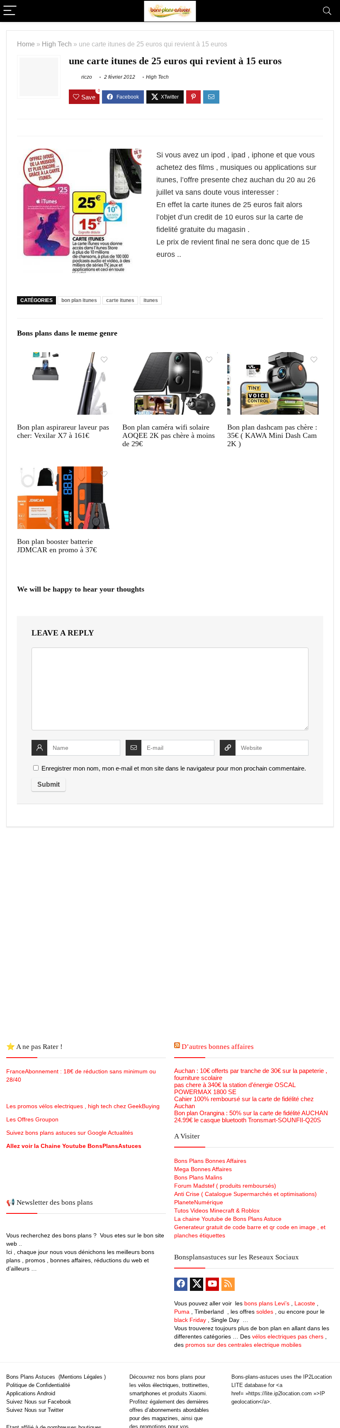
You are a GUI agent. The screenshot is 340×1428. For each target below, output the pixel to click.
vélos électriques (158, 1385)
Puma (181, 1311)
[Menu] (10, 11)
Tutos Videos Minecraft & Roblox (217, 1210)
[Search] (327, 11)
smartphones (144, 1393)
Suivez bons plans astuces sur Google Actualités (69, 1132)
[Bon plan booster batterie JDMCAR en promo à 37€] (65, 472)
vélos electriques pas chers (286, 1336)
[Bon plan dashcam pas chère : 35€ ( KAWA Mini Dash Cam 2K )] (275, 357)
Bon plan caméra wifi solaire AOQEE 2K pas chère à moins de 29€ (168, 435)
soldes (264, 1311)
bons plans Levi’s (266, 1303)
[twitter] (196, 1284)
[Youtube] (212, 1284)
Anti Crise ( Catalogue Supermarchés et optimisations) (245, 1194)
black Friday (190, 1320)
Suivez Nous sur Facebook (38, 1402)
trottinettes (195, 1385)
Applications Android (30, 1393)
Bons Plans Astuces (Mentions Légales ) (56, 1377)
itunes (150, 300)
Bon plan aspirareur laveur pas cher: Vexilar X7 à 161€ (63, 431)
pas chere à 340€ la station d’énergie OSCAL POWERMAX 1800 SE (234, 1088)
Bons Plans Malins (198, 1177)
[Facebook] (180, 1284)
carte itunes (120, 300)
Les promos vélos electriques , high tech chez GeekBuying (83, 1106)
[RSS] (228, 1284)
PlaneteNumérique (198, 1202)
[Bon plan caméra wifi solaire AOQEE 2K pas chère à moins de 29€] (170, 357)
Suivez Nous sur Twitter (34, 1410)
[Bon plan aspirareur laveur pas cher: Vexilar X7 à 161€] (65, 357)
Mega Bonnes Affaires (203, 1169)
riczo (86, 77)
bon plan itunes (79, 300)
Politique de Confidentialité (38, 1385)
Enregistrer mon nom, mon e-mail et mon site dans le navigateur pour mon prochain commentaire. (173, 768)
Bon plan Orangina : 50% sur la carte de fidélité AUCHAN (251, 1112)
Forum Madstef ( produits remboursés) (225, 1185)
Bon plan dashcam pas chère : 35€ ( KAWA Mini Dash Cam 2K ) (272, 435)
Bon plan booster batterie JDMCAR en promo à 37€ (57, 545)
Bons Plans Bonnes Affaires (210, 1160)
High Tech (57, 44)
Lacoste (304, 1303)
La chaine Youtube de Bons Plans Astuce (228, 1218)
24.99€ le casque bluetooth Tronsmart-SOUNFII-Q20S (247, 1120)
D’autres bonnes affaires (218, 1047)
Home (26, 44)
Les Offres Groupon (33, 1119)
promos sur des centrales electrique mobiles (243, 1344)
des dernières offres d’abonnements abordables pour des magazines (169, 1410)
